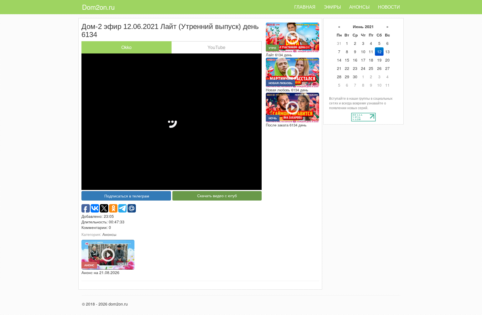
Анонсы (359, 7)
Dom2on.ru (98, 7)
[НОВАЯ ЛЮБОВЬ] (292, 72)
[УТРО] (292, 37)
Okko (126, 47)
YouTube (216, 47)
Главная (304, 7)
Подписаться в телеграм (126, 196)
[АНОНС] (107, 254)
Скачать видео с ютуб (217, 195)
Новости (389, 7)
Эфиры (332, 7)
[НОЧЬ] (292, 107)
